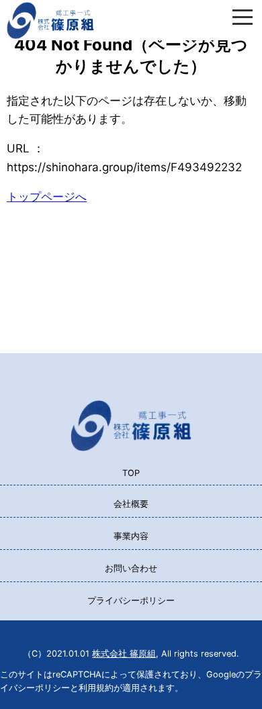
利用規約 (96, 688)
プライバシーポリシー (131, 601)
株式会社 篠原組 (124, 654)
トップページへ (47, 196)
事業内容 (131, 536)
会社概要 (131, 504)
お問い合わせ (131, 568)
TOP (131, 473)
